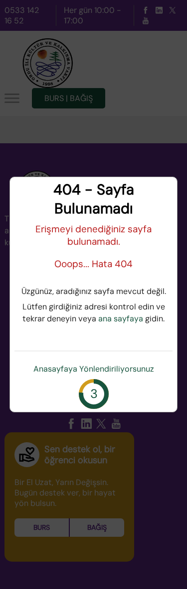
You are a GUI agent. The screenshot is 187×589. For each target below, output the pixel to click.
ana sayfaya (120, 318)
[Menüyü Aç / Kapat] (11, 98)
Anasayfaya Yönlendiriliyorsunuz (93, 369)
